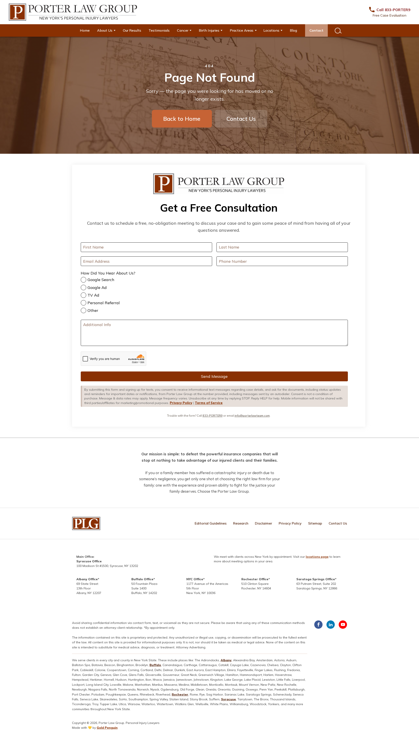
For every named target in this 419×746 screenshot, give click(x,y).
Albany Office (87, 579)
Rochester (180, 694)
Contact (316, 30)
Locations (271, 30)
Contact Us (241, 118)
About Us (104, 30)
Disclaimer (263, 523)
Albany (226, 660)
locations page (317, 557)
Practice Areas (241, 30)
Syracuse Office (89, 561)
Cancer (182, 30)
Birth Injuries (209, 30)
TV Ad (93, 295)
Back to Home (181, 118)
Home (85, 30)
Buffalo (155, 665)
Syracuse (228, 699)
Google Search (101, 279)
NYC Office (194, 579)
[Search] (337, 30)
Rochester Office (254, 579)
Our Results (132, 30)
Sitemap (315, 523)
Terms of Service (209, 403)
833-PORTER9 (213, 415)
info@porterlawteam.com (252, 415)
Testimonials (159, 30)
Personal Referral (104, 302)
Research (240, 523)
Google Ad (97, 287)
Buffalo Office (142, 579)
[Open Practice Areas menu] (257, 30)
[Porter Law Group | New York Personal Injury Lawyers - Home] (73, 12)
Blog (293, 30)
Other (93, 310)
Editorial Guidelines (211, 523)
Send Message (214, 376)
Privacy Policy (181, 403)
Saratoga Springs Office (315, 579)
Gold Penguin (107, 728)
